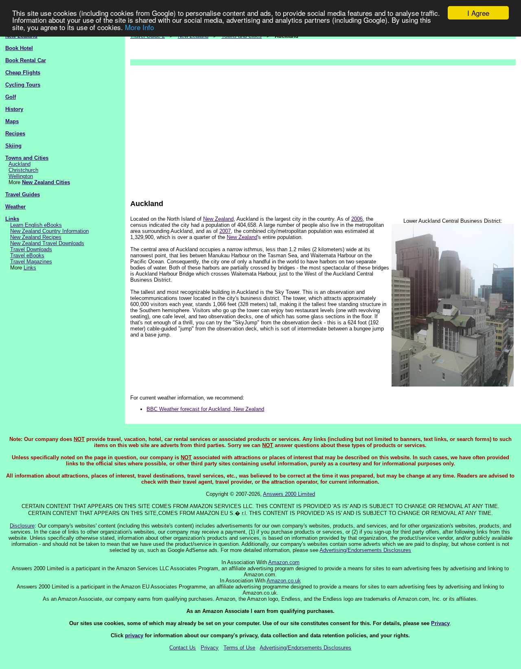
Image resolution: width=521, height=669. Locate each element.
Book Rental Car (25, 60)
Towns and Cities (26, 158)
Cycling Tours (22, 85)
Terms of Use (239, 648)
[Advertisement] (323, 128)
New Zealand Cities (46, 182)
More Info (139, 27)
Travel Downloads (31, 249)
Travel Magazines (31, 261)
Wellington (21, 176)
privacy (134, 635)
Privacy (440, 623)
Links (12, 219)
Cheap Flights (22, 73)
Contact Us (182, 648)
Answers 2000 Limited (289, 494)
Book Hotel (19, 48)
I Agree (478, 13)
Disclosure (22, 526)
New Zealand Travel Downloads (47, 243)
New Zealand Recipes (35, 237)
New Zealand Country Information (49, 231)
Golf (10, 97)
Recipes (15, 133)
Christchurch (23, 170)
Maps (12, 121)
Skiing (13, 146)
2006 (357, 219)
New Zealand (218, 219)
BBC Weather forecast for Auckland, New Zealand (205, 409)
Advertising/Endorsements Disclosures (365, 550)
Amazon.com (284, 562)
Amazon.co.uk (284, 581)
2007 (225, 231)
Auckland (20, 164)
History (14, 109)
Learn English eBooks (36, 225)
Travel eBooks (27, 255)
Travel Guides (22, 194)
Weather (15, 207)
